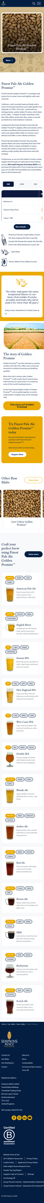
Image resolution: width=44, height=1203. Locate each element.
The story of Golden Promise (22, 405)
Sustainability (27, 1060)
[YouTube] (29, 1114)
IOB (8, 184)
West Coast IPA (31, 238)
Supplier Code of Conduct (13, 1171)
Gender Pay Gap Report (12, 1167)
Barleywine (26, 245)
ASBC (22, 184)
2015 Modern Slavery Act (13, 1155)
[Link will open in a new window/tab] (14, 1114)
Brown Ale (13, 245)
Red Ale (39, 241)
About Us (25, 1052)
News (24, 1056)
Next (8, 60)
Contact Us (5, 1052)
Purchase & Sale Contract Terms (31, 1065)
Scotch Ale (35, 245)
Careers (4, 1064)
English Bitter (28, 235)
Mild (19, 245)
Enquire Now (17, 454)
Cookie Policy (8, 1159)
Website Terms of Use (11, 1151)
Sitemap (30, 1171)
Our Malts (5, 1056)
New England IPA (18, 238)
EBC (35, 184)
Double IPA (13, 241)
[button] (24, 336)
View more (34, 480)
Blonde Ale (22, 241)
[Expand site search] (33, 4)
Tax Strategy (8, 1175)
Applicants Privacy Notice (28, 1159)
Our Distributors (7, 1060)
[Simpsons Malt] (3, 3)
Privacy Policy (32, 1155)
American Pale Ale (16, 235)
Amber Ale (31, 241)
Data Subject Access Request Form (16, 1163)
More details (21, 227)
